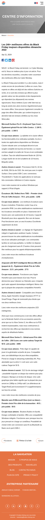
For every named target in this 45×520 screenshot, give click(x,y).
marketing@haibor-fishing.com (26, 517)
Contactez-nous (27, 470)
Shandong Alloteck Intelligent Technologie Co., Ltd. (11, 496)
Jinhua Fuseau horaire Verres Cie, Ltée (11, 490)
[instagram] (31, 506)
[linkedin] (13, 506)
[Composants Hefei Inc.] (3, 3)
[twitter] (19, 506)
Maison (4, 35)
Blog (12, 470)
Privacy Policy (30, 475)
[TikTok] (37, 506)
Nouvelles (31, 465)
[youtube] (25, 506)
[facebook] (7, 506)
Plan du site (13, 475)
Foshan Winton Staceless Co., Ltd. (30, 490)
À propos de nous (28, 460)
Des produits (15, 465)
